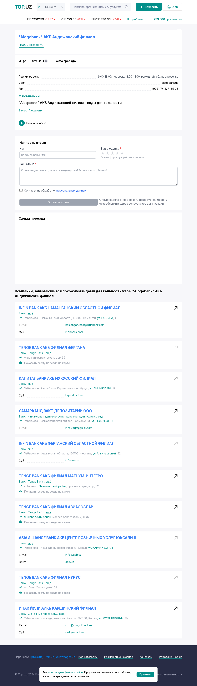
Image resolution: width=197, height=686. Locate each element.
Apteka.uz (36, 656)
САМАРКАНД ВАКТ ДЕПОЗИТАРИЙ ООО (55, 411)
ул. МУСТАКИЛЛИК (110, 618)
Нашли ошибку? (36, 123)
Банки (23, 110)
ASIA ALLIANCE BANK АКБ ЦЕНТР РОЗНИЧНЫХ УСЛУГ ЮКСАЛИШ (77, 538)
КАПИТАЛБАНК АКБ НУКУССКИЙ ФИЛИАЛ (57, 378)
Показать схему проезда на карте (47, 363)
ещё (30, 313)
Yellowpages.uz (65, 656)
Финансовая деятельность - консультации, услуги (62, 416)
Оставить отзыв (58, 202)
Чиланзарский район (52, 486)
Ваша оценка (111, 148)
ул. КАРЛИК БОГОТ (101, 547)
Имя (23, 148)
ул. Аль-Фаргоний (104, 453)
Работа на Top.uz (170, 656)
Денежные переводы (43, 613)
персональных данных (71, 190)
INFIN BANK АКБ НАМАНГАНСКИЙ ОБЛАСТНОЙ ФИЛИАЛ (69, 308)
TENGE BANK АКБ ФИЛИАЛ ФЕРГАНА (52, 348)
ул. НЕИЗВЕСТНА (103, 420)
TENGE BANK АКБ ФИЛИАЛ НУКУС (50, 577)
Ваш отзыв (27, 164)
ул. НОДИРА (105, 318)
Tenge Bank (36, 353)
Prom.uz (49, 656)
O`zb (175, 6)
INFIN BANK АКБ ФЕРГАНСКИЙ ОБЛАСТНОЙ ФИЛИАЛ (66, 443)
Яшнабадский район (37, 517)
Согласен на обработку (55, 190)
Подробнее (135, 19)
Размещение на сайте (118, 656)
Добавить (151, 6)
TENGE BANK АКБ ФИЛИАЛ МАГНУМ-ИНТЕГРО (61, 476)
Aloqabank (35, 110)
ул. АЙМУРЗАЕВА (100, 388)
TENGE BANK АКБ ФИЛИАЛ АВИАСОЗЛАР (56, 507)
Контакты (146, 656)
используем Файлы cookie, (65, 672)
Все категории (88, 656)
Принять (145, 674)
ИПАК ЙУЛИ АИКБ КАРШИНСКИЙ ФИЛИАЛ (57, 608)
